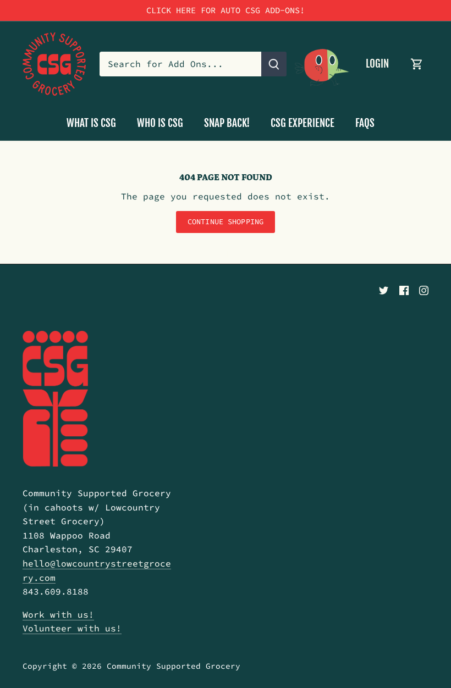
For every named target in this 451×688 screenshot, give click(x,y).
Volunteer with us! (72, 628)
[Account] (322, 64)
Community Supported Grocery (173, 666)
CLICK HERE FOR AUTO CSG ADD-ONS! (225, 10)
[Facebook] (404, 290)
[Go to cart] (417, 64)
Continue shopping (225, 221)
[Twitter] (383, 290)
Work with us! (58, 614)
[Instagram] (423, 290)
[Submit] (274, 64)
